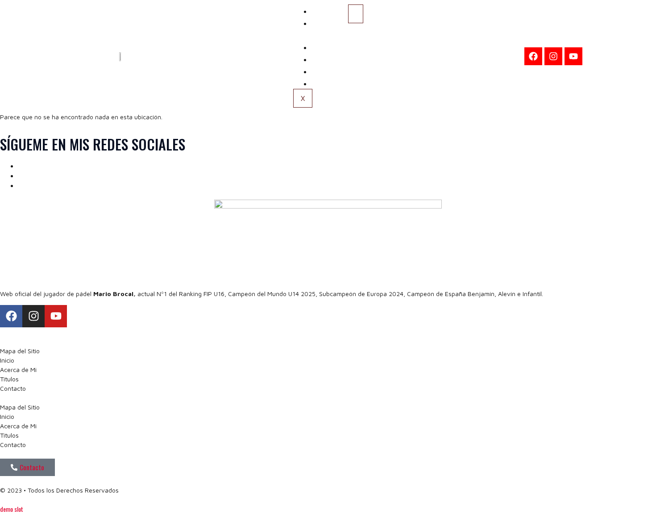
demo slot (11, 509)
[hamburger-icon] (355, 13)
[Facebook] (533, 56)
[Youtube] (573, 56)
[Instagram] (553, 56)
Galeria (328, 58)
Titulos (328, 46)
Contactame (336, 70)
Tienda (328, 82)
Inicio (326, 10)
